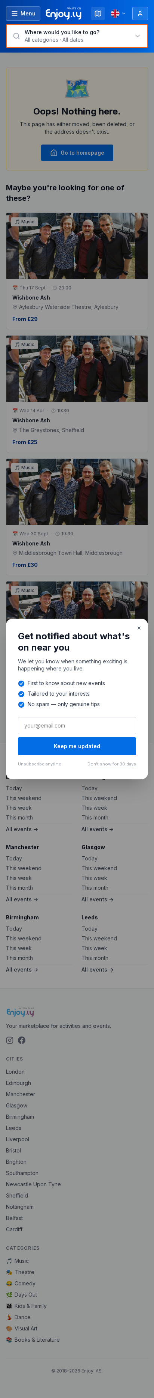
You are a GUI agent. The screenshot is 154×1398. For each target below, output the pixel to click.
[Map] (98, 13)
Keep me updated (77, 746)
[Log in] (140, 13)
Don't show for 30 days (111, 764)
